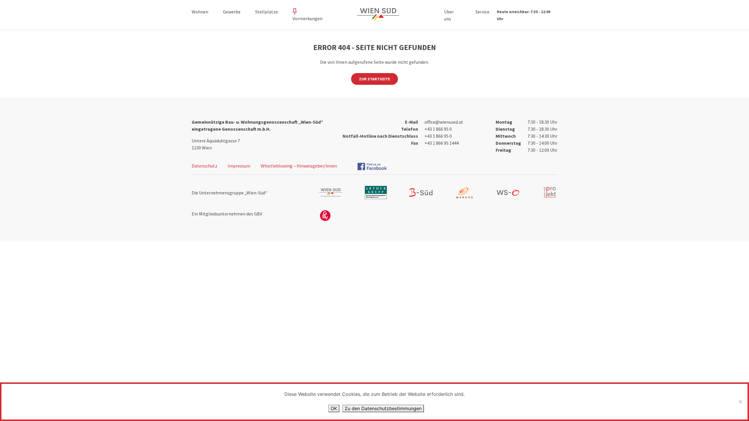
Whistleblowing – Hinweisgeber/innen (299, 166)
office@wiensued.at (444, 122)
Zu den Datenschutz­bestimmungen (383, 408)
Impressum (239, 166)
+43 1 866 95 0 (438, 129)
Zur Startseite (374, 79)
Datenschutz (204, 166)
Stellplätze (266, 12)
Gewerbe (231, 12)
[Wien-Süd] (377, 17)
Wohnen (200, 12)
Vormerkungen (307, 18)
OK (334, 408)
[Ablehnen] (740, 402)
